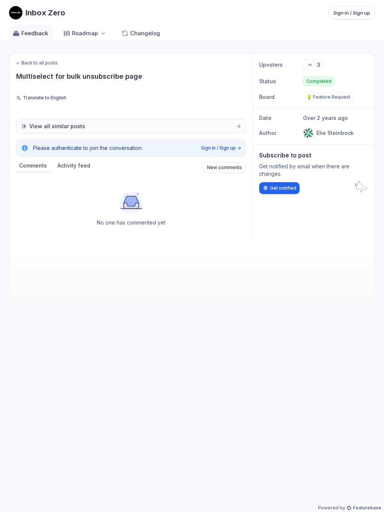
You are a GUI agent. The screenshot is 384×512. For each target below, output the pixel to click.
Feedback (34, 33)
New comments (224, 167)
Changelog (145, 33)
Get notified (283, 188)
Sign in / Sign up (351, 13)
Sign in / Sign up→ (221, 148)
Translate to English (44, 97)
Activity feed (73, 165)
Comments (33, 165)
